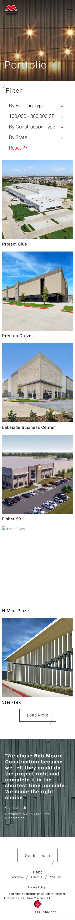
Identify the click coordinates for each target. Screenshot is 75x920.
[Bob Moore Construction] (12, 9)
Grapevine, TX (14, 898)
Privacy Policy (36, 887)
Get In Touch (37, 856)
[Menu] (70, 9)
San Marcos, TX (38, 898)
